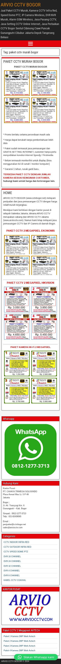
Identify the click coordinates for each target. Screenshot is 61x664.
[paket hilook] (17, 83)
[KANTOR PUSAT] (30, 608)
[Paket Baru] (17, 299)
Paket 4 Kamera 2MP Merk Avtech (19, 650)
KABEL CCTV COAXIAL (15, 580)
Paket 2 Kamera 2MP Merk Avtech (19, 641)
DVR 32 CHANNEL (12, 566)
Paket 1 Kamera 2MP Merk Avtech (19, 636)
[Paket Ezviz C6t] (17, 363)
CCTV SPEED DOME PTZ (16, 551)
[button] (36, 657)
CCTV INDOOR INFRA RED (16, 542)
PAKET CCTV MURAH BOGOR (23, 61)
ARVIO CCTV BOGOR (21, 5)
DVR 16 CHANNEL (12, 556)
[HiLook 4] (44, 110)
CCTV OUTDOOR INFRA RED (17, 547)
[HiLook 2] (44, 83)
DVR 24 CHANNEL (12, 561)
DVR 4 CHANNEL (12, 570)
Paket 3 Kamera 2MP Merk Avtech (19, 646)
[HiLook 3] (17, 110)
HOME (7, 193)
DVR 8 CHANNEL (12, 575)
